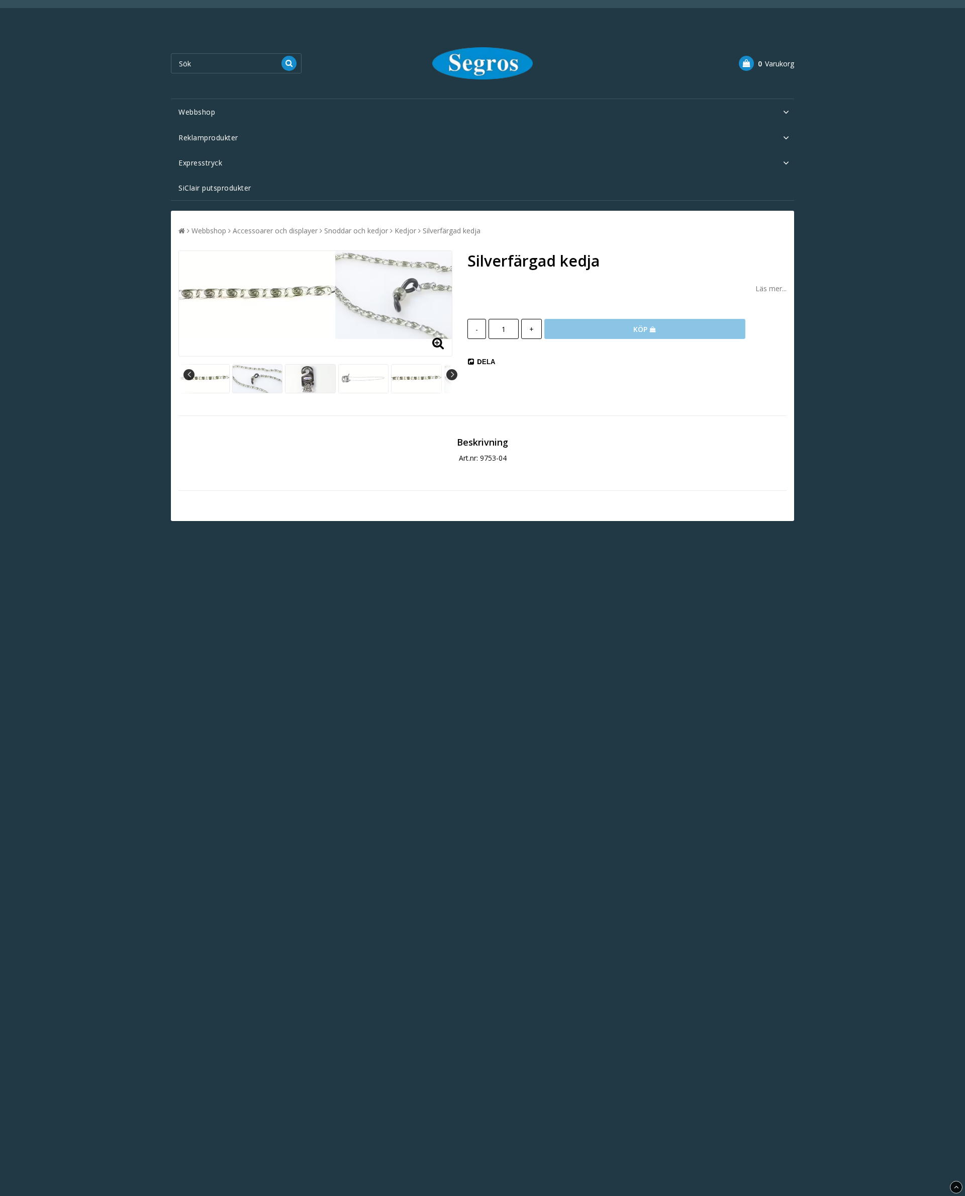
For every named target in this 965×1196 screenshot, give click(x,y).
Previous (189, 374)
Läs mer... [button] (771, 288)
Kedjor (405, 230)
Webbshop (196, 112)
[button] (766, 63)
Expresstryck (200, 162)
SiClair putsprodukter (214, 188)
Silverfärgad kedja (451, 230)
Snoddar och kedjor (356, 230)
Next (451, 374)
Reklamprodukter (208, 137)
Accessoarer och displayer (275, 230)
